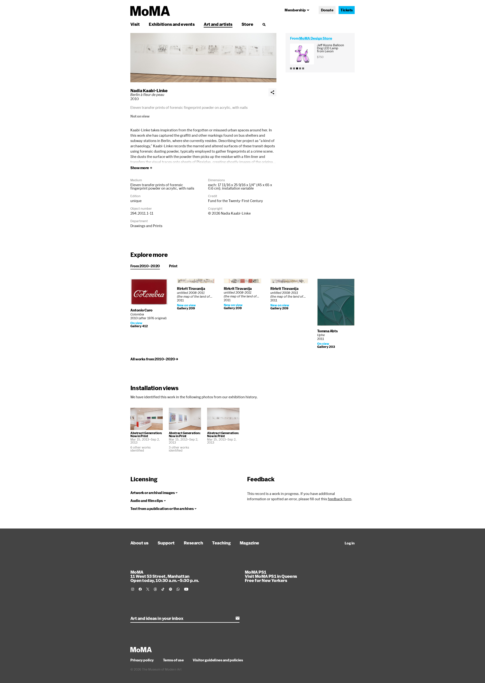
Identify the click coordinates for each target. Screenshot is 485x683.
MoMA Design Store (315, 38)
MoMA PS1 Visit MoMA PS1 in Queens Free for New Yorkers (271, 576)
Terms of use (173, 660)
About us (139, 542)
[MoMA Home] (150, 11)
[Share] (272, 92)
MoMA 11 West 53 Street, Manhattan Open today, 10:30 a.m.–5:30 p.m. (164, 576)
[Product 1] (291, 68)
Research (193, 542)
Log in (350, 543)
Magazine (249, 542)
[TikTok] (163, 589)
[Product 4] (300, 68)
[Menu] (264, 24)
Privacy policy (142, 660)
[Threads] (155, 589)
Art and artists (218, 24)
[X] (148, 589)
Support (166, 542)
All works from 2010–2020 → (154, 359)
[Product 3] (297, 68)
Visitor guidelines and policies (218, 660)
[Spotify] (170, 589)
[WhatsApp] (178, 589)
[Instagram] (132, 589)
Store (247, 24)
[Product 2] (294, 68)
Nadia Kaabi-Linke (149, 90)
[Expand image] (203, 57)
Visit (135, 24)
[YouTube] (186, 589)
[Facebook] (140, 589)
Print (173, 266)
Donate (327, 10)
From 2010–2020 (145, 266)
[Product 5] (303, 68)
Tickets (346, 10)
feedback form (339, 499)
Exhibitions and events (172, 24)
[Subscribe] (237, 618)
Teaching (221, 542)
